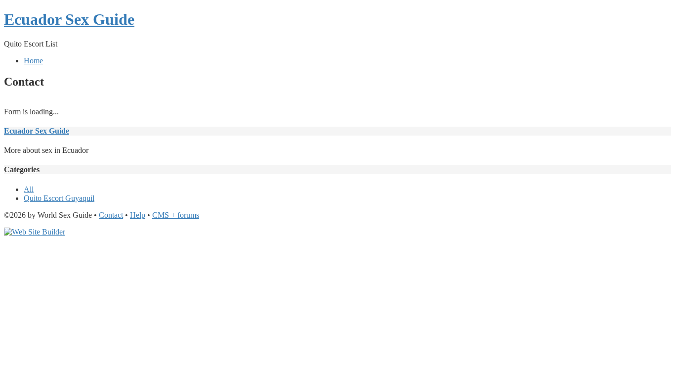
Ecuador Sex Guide (69, 19)
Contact (111, 215)
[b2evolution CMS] (34, 232)
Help (137, 215)
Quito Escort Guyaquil (59, 198)
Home (33, 60)
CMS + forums (175, 215)
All (29, 189)
